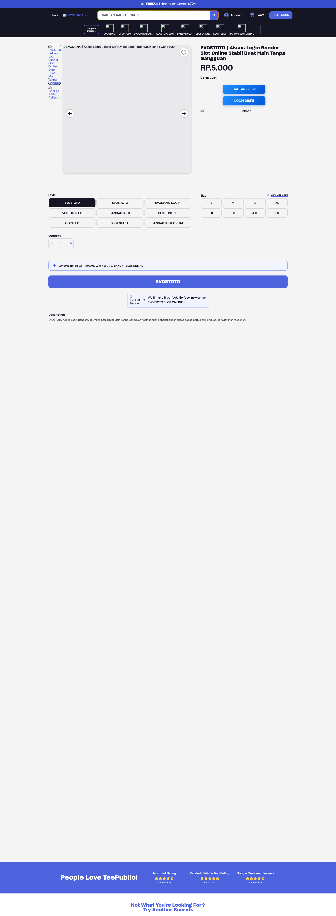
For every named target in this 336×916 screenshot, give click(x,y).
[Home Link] (76, 15)
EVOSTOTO (168, 282)
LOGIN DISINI (244, 100)
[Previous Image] (70, 113)
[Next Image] (184, 113)
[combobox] (154, 15)
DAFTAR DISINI (244, 89)
